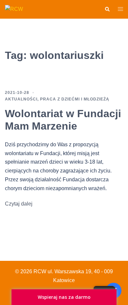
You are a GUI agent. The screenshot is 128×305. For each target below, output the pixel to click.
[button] (107, 9)
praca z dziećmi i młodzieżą (74, 99)
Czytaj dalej (18, 203)
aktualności (21, 99)
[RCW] (14, 9)
